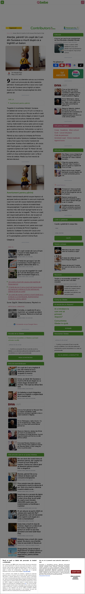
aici (25, 583)
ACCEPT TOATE (76, 571)
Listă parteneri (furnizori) (44, 575)
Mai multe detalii (26, 571)
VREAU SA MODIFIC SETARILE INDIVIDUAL (75, 577)
